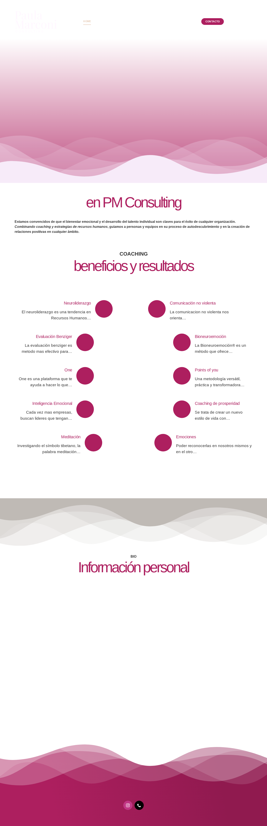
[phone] (139, 805)
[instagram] (127, 805)
